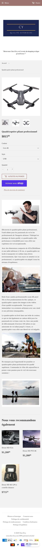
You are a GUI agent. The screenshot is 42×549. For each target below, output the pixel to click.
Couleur (4, 143)
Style (3, 154)
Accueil (4, 63)
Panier (37, 3)
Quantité (4, 165)
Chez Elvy (22, 533)
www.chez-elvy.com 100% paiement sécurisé (20, 536)
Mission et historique (14, 516)
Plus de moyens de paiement (14, 190)
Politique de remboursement (12, 522)
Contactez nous (28, 516)
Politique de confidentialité (20, 519)
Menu (7, 3)
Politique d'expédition (20, 525)
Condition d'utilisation (30, 522)
